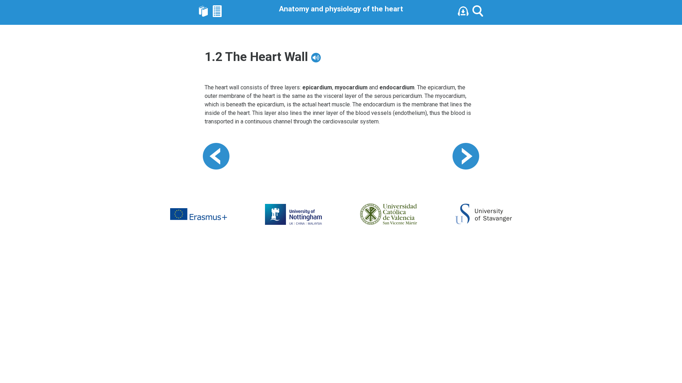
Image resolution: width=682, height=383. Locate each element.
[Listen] (465, 10)
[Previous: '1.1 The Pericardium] (216, 155)
